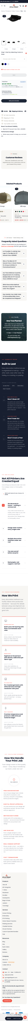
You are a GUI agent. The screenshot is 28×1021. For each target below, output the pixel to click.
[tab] (4, 111)
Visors (17, 11)
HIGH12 (16, 1)
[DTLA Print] (14, 6)
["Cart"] (26, 5)
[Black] (2, 64)
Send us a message (7, 246)
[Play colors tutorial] (26, 53)
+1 (3, 211)
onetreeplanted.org (13, 337)
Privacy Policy (17, 1009)
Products (8, 11)
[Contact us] (20, 5)
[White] (8, 64)
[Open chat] (25, 1017)
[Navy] (5, 64)
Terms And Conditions (6, 1009)
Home (3, 11)
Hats (13, 11)
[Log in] (23, 5)
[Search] (4, 5)
